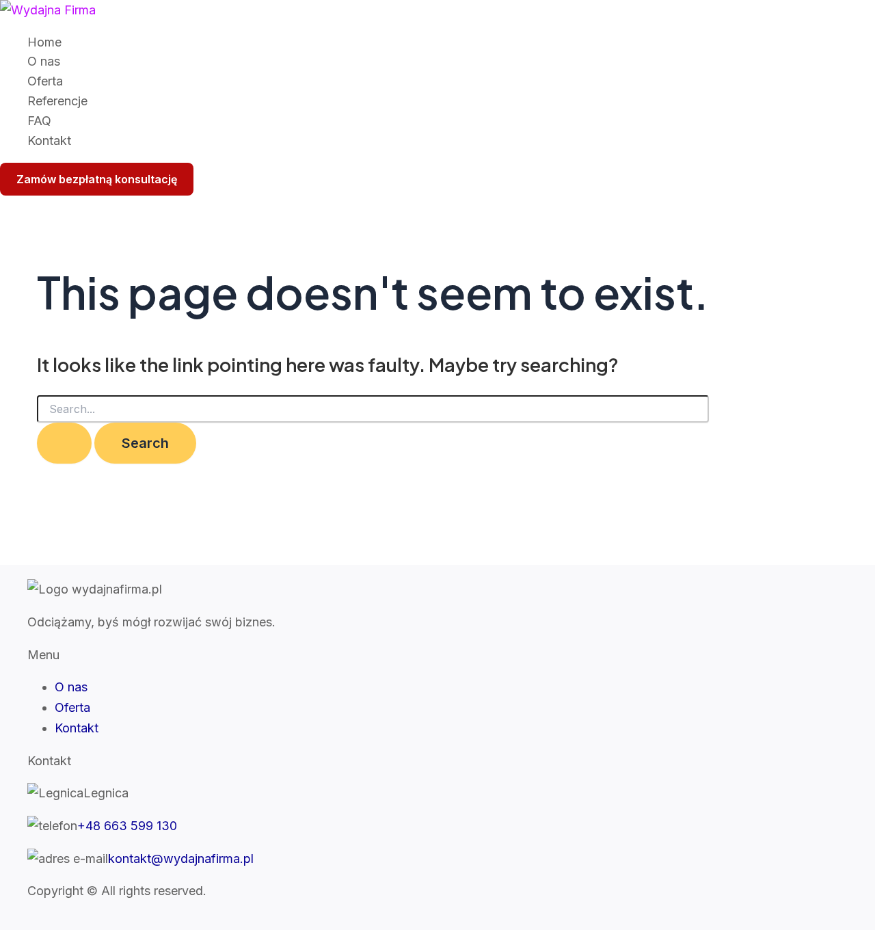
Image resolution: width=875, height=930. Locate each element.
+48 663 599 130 (127, 826)
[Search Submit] (64, 443)
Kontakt (49, 140)
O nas (43, 61)
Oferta (45, 81)
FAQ (39, 121)
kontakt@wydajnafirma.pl (181, 858)
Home (44, 42)
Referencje (57, 101)
